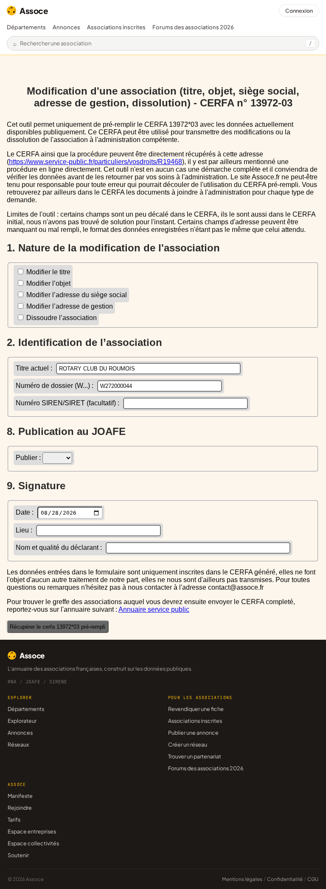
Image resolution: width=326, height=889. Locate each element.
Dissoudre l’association (61, 317)
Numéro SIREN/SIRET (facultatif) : (68, 403)
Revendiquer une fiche (196, 708)
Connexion (299, 10)
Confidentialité (285, 879)
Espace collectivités (33, 843)
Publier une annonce (193, 732)
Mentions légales (242, 879)
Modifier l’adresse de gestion (69, 306)
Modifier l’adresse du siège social (76, 294)
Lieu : (25, 530)
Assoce (34, 11)
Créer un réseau (187, 744)
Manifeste (20, 795)
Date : (25, 512)
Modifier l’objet (47, 283)
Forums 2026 (193, 27)
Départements (26, 27)
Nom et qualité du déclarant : (60, 547)
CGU (312, 879)
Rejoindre (20, 807)
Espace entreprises (32, 831)
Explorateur (22, 720)
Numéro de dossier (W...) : (55, 385)
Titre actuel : (35, 368)
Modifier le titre (47, 272)
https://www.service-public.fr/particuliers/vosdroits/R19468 (95, 161)
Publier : (29, 457)
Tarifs (14, 819)
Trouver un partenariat (194, 756)
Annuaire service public (153, 609)
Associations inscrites (116, 27)
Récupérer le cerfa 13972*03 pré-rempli (57, 627)
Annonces (66, 27)
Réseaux (18, 744)
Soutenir (18, 855)
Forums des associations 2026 (205, 768)
